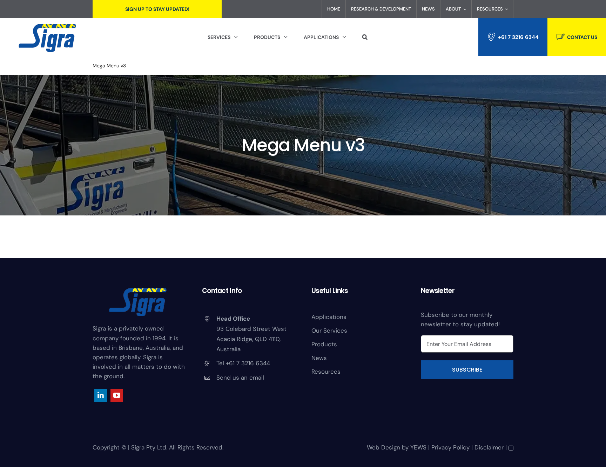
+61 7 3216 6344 (518, 37)
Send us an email (240, 377)
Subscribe (467, 370)
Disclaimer (489, 447)
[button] (365, 37)
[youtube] (116, 395)
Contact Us (582, 37)
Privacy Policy (450, 447)
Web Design (383, 447)
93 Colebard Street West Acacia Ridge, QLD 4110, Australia (251, 339)
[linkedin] (100, 395)
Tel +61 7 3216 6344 (243, 363)
